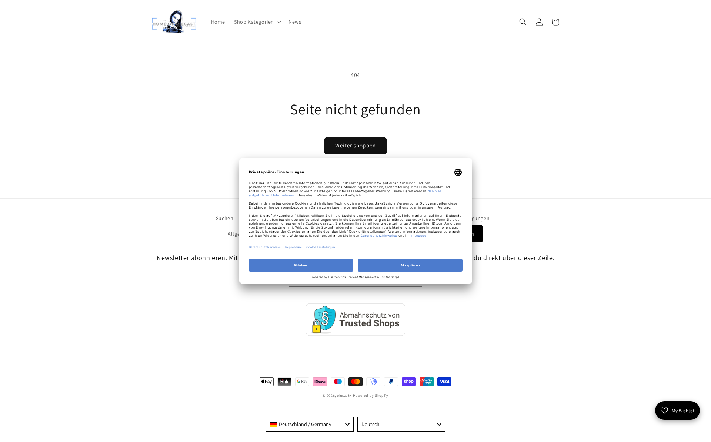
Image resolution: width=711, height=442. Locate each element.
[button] (257, 22)
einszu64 (344, 395)
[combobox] (310, 424)
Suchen (225, 218)
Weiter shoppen (355, 145)
